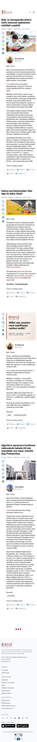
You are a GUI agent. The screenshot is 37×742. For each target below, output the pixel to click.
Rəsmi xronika (5, 673)
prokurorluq (11, 595)
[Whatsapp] (3, 718)
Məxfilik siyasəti (5, 703)
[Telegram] (18, 718)
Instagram (29, 276)
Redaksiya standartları (7, 688)
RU (22, 739)
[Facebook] (7, 718)
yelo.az (18, 278)
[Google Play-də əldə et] (23, 726)
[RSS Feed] (26, 718)
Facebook (21, 276)
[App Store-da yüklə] (8, 726)
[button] (3, 33)
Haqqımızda (4, 680)
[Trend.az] (6, 12)
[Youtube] (15, 718)
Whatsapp (10, 278)
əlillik (9, 415)
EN (15, 739)
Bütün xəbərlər (18, 61)
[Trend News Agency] (6, 644)
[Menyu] (34, 12)
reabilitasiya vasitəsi (20, 415)
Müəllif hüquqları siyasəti (8, 705)
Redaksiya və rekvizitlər (7, 682)
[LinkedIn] (22, 718)
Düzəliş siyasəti (5, 690)
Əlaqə (3, 685)
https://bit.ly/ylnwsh (13, 267)
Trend (8, 84)
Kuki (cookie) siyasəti (7, 708)
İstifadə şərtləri (5, 700)
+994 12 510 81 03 (6, 659)
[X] (11, 718)
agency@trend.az (5, 661)
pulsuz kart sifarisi (23, 271)
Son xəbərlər (4, 670)
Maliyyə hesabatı (6, 693)
